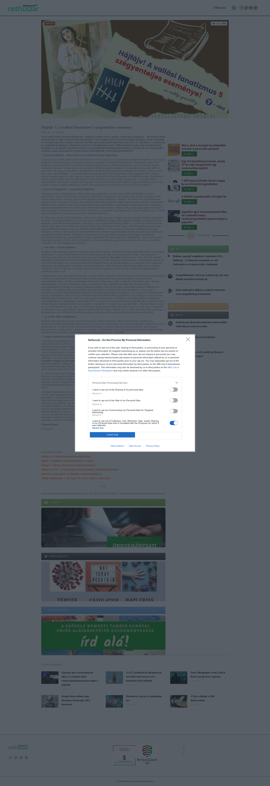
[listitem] (135, 382)
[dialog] (135, 393)
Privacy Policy (153, 446)
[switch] (174, 389)
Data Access (135, 446)
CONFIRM (112, 435)
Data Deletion (117, 446)
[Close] (189, 340)
